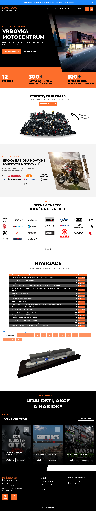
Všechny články (85, 418)
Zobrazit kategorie (48, 104)
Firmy (49, 9)
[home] (9, 9)
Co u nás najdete (11, 51)
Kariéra (63, 9)
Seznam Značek (30, 51)
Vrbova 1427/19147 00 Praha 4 (75, 482)
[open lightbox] (81, 277)
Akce (55, 9)
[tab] (9, 335)
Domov (43, 482)
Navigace (71, 9)
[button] (24, 184)
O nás (80, 9)
